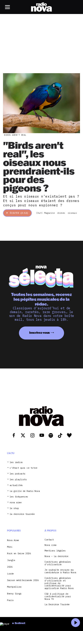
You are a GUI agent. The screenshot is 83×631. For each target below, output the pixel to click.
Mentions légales (55, 550)
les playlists (18, 479)
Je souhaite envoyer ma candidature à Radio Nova (60, 571)
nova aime (16, 502)
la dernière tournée (22, 514)
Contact (49, 539)
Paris (10, 600)
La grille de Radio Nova (25, 491)
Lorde (10, 573)
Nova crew (50, 545)
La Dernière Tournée (57, 604)
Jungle (11, 560)
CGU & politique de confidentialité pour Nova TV (58, 596)
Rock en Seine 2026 (19, 553)
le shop (14, 508)
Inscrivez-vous (39, 332)
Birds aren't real (15, 135)
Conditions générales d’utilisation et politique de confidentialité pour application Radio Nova (59, 583)
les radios (16, 462)
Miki (9, 546)
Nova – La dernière (56, 556)
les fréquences (19, 496)
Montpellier (14, 586)
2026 (9, 566)
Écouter (19, 213)
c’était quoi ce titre (23, 468)
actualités (16, 485)
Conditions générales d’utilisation (58, 563)
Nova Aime (13, 540)
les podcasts (17, 473)
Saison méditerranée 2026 (22, 580)
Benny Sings (14, 593)
